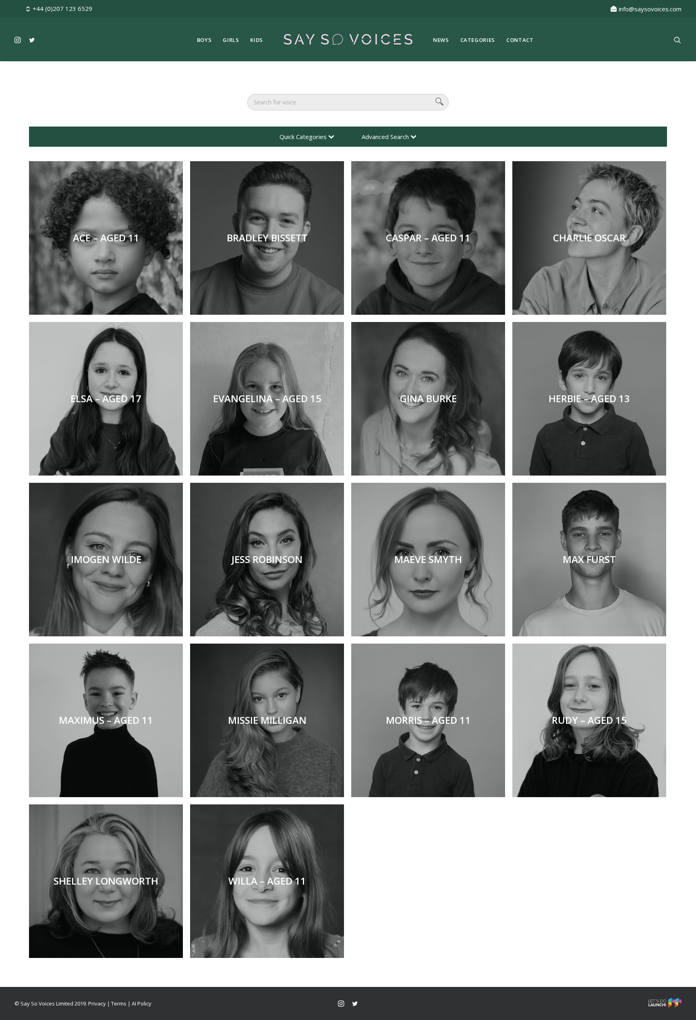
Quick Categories (304, 137)
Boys (204, 40)
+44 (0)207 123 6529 (62, 8)
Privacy (97, 1003)
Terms (118, 1003)
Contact (520, 40)
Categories (477, 40)
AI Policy (141, 1003)
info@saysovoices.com (650, 9)
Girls (231, 40)
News (441, 40)
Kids (256, 40)
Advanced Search (386, 137)
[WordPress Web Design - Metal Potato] (665, 1005)
